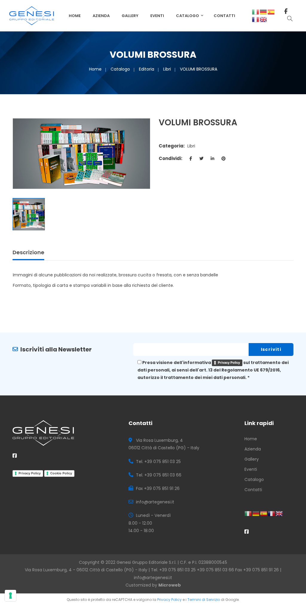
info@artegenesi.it (153, 578)
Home (75, 16)
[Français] (256, 19)
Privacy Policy (229, 362)
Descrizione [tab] (28, 252)
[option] (81, 153)
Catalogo (187, 16)
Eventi (157, 16)
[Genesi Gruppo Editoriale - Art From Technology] (31, 15)
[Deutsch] (263, 12)
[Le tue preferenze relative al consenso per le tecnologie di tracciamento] (10, 595)
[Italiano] (256, 12)
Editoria (146, 69)
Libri (167, 69)
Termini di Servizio (203, 599)
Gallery (130, 16)
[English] (263, 19)
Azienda (101, 16)
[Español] (271, 12)
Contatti (224, 16)
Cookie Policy (61, 473)
